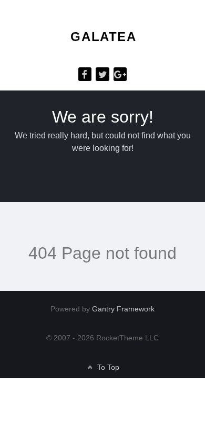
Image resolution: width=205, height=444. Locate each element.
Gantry (123, 309)
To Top (107, 367)
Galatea (103, 36)
